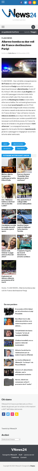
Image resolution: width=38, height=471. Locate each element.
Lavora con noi (29, 455)
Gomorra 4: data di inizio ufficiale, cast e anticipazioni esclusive (24, 372)
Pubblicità (15, 457)
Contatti (23, 457)
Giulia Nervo (12, 53)
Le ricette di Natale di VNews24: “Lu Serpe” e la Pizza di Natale (24, 362)
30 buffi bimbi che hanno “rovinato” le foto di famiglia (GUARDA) (23, 333)
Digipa (32, 466)
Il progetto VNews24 (10, 455)
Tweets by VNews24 (9, 429)
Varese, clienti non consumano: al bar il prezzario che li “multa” (23, 382)
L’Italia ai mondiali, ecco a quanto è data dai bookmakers (24, 343)
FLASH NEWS (7, 38)
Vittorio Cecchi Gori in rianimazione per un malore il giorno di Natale (24, 352)
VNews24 (19, 450)
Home (4, 288)
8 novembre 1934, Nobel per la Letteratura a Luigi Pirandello (24, 311)
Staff (20, 455)
